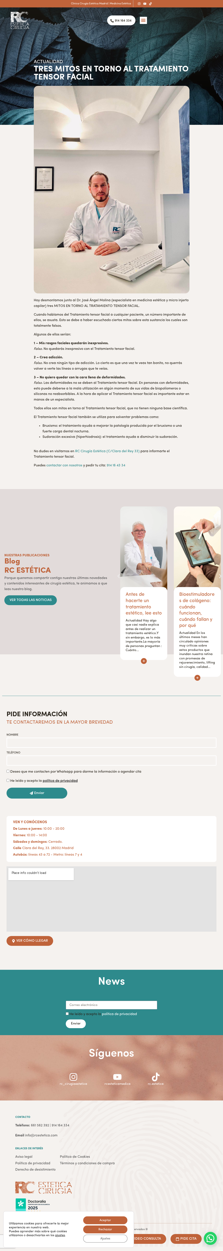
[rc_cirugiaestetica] (73, 1077)
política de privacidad (119, 1014)
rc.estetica (156, 1084)
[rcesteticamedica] (117, 1077)
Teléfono (13, 752)
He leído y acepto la (44, 781)
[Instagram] (139, 3)
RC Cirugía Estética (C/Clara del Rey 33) (107, 451)
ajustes (60, 1235)
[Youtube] (144, 3)
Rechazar (105, 1229)
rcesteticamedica (117, 1084)
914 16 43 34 (116, 465)
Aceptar (105, 1220)
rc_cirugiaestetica (73, 1084)
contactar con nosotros (64, 465)
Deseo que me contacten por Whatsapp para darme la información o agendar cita (75, 772)
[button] (143, 20)
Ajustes (105, 1238)
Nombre (12, 734)
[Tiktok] (150, 3)
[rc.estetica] (155, 1077)
